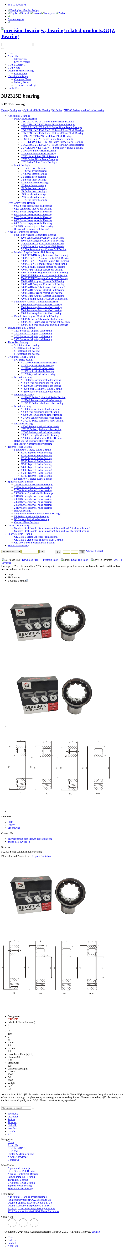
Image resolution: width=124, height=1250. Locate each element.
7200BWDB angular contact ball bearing (41, 292)
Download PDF (30, 559)
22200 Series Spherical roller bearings (33, 484)
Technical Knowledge (25, 85)
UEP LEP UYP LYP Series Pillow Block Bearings (46, 136)
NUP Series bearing (24, 394)
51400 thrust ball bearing (27, 353)
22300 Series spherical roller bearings (33, 487)
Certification (20, 73)
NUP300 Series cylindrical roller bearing (41, 417)
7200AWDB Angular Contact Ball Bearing (43, 287)
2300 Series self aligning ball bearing (33, 339)
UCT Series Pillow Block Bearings (39, 162)
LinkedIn (12, 1125)
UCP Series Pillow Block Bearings (38, 150)
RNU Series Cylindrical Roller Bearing (34, 441)
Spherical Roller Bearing (20, 481)
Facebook (13, 1113)
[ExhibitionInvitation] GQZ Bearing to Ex (29, 1199)
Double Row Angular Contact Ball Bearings (36, 316)
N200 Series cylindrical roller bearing (40, 412)
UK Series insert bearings (34, 173)
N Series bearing (22, 406)
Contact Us (13, 88)
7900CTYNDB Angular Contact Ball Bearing (44, 255)
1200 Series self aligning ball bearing (33, 330)
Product (12, 1243)
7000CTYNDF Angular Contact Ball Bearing (44, 275)
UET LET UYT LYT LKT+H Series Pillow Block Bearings (52, 142)
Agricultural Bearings (19, 115)
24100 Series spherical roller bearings (33, 507)
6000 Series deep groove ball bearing (33, 205)
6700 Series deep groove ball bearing (33, 217)
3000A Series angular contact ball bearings (42, 319)
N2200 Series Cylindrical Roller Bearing (41, 414)
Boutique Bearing (17, 580)
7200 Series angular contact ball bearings (41, 307)
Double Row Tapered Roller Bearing (33, 478)
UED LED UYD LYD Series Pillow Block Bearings (48, 124)
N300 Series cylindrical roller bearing (40, 435)
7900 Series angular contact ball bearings (41, 313)
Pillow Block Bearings (25, 118)
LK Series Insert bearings (33, 188)
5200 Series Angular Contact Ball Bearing (42, 237)
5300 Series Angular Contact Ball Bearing (42, 240)
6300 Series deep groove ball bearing (33, 214)
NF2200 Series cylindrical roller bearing (41, 429)
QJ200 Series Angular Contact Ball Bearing (43, 243)
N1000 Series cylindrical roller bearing (40, 409)
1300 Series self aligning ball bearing (33, 333)
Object (11, 574)
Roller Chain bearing (18, 525)
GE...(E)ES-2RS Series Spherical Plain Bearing (38, 539)
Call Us (12, 1240)
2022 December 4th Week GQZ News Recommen (33, 1211)
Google (11, 1131)
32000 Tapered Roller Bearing (36, 467)
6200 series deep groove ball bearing (33, 208)
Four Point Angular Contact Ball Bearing (35, 234)
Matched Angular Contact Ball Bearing (34, 252)
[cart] (9, 16)
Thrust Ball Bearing (18, 342)
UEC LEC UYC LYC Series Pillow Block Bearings (47, 121)
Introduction (20, 59)
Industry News (21, 82)
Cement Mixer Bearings (26, 522)
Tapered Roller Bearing (20, 446)
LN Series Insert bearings (33, 191)
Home (11, 53)
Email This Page (79, 559)
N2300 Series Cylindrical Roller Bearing (41, 438)
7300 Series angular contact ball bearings (41, 310)
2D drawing (14, 577)
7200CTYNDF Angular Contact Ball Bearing (44, 298)
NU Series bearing (23, 359)
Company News (22, 79)
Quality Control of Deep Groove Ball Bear (29, 1205)
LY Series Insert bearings (33, 197)
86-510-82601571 (17, 4)
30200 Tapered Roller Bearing (36, 452)
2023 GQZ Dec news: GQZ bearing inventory (31, 1208)
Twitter (11, 1119)
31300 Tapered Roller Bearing (36, 464)
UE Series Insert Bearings (34, 168)
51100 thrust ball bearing (26, 345)
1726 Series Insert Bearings (35, 182)
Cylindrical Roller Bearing (36, 110)
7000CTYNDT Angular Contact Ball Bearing (44, 278)
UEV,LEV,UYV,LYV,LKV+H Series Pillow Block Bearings (52, 147)
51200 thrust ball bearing (27, 348)
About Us (13, 56)
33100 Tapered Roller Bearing (36, 475)
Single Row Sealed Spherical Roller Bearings (37, 513)
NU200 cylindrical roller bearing (37, 365)
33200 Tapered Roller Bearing (36, 473)
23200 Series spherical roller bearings (33, 499)
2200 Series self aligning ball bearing (33, 336)
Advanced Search (94, 551)
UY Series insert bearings (33, 179)
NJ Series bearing (23, 377)
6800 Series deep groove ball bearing (33, 220)
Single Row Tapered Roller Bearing (32, 449)
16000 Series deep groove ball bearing (33, 226)
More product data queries (14, 1104)
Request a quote (16, 19)
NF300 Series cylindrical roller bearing (40, 432)
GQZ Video (14, 67)
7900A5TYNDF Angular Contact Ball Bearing (45, 261)
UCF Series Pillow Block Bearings (38, 153)
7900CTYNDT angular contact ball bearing (43, 266)
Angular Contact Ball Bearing (23, 232)
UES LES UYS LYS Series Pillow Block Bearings (47, 139)
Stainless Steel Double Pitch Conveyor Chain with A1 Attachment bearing (52, 528)
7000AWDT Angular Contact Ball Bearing (43, 284)
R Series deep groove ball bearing (31, 229)
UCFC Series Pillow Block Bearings (39, 156)
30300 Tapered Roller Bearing (36, 455)
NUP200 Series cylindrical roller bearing (41, 400)
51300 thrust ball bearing (27, 351)
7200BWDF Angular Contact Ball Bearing (42, 295)
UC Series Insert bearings (34, 200)
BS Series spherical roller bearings (31, 519)
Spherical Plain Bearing (20, 533)
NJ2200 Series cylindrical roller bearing (41, 385)
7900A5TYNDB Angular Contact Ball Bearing (45, 258)
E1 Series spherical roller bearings (31, 516)
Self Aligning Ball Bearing (21, 327)
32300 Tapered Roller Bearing (36, 461)
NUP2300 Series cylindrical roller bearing (42, 420)
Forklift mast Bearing (18, 545)
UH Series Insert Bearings (34, 171)
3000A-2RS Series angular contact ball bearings (45, 322)
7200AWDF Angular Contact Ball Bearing (42, 290)
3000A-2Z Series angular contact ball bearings (44, 324)
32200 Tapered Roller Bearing (36, 458)
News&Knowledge (18, 76)
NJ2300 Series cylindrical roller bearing (84, 110)
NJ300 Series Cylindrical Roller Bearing (41, 388)
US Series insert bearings (33, 176)
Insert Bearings (22, 165)
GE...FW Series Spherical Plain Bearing (34, 542)
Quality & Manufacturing (21, 70)
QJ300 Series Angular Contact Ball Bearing (43, 246)
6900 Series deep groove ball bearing (33, 223)
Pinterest (12, 1122)
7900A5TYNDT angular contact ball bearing (44, 263)
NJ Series (57, 110)
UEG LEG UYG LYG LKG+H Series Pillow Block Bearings (52, 130)
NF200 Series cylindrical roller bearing (40, 426)
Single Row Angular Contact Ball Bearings (36, 301)
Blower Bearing (22, 510)
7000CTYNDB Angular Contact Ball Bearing (44, 272)
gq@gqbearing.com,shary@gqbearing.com (30, 838)
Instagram (13, 1116)
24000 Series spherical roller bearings (33, 504)
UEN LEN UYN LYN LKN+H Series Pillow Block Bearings (52, 133)
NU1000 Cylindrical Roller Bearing (39, 362)
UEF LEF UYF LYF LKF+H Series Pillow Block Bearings (51, 127)
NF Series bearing (23, 423)
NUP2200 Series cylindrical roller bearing (42, 403)
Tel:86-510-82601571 (19, 841)
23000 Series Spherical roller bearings (33, 493)
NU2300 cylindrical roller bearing (38, 374)
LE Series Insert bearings (33, 185)
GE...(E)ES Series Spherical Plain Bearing (35, 536)
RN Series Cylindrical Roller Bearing (33, 443)
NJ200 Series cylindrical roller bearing (40, 383)
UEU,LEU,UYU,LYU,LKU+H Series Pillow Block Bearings (52, 144)
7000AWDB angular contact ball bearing (41, 269)
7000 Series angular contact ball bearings (41, 304)
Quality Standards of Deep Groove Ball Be (30, 1202)
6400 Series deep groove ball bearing (33, 211)
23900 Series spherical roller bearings (33, 502)
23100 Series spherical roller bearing (32, 496)
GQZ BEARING (17, 64)
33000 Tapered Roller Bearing (36, 470)
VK (10, 1134)
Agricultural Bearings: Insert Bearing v (27, 1196)
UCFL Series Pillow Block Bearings (39, 159)
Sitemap (96, 1231)
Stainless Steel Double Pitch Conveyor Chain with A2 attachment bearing (51, 531)
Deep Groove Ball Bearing (21, 202)
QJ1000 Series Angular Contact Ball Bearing (44, 249)
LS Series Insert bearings (33, 194)
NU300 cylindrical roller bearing (37, 371)
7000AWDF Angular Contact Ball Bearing (42, 281)
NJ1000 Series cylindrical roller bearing (41, 380)
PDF (10, 822)
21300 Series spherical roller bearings (33, 490)
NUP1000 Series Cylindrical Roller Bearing (43, 397)
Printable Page (50, 559)
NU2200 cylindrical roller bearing (38, 368)
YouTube (12, 1128)
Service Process (22, 61)
